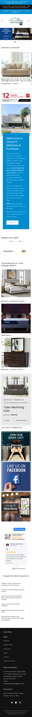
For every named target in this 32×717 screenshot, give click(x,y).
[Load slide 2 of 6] (13, 42)
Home (5, 637)
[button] (2, 21)
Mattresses (5, 335)
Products (7, 641)
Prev (11, 241)
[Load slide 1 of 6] (11, 42)
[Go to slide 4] (14, 566)
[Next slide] (24, 42)
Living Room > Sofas (9, 84)
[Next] (20, 89)
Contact (6, 657)
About (6, 653)
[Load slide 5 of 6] (19, 42)
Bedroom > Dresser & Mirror (12, 369)
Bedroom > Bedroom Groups (12, 301)
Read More (9, 563)
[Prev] (12, 89)
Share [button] (7, 420)
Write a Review (19, 529)
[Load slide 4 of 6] (17, 42)
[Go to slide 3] (13, 566)
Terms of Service (9, 661)
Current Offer (8, 645)
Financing (7, 649)
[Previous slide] (8, 42)
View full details (21, 420)
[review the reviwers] (7, 550)
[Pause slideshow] (30, 42)
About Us (12, 222)
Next (20, 241)
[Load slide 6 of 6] (21, 42)
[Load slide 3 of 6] (15, 42)
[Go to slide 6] (17, 566)
